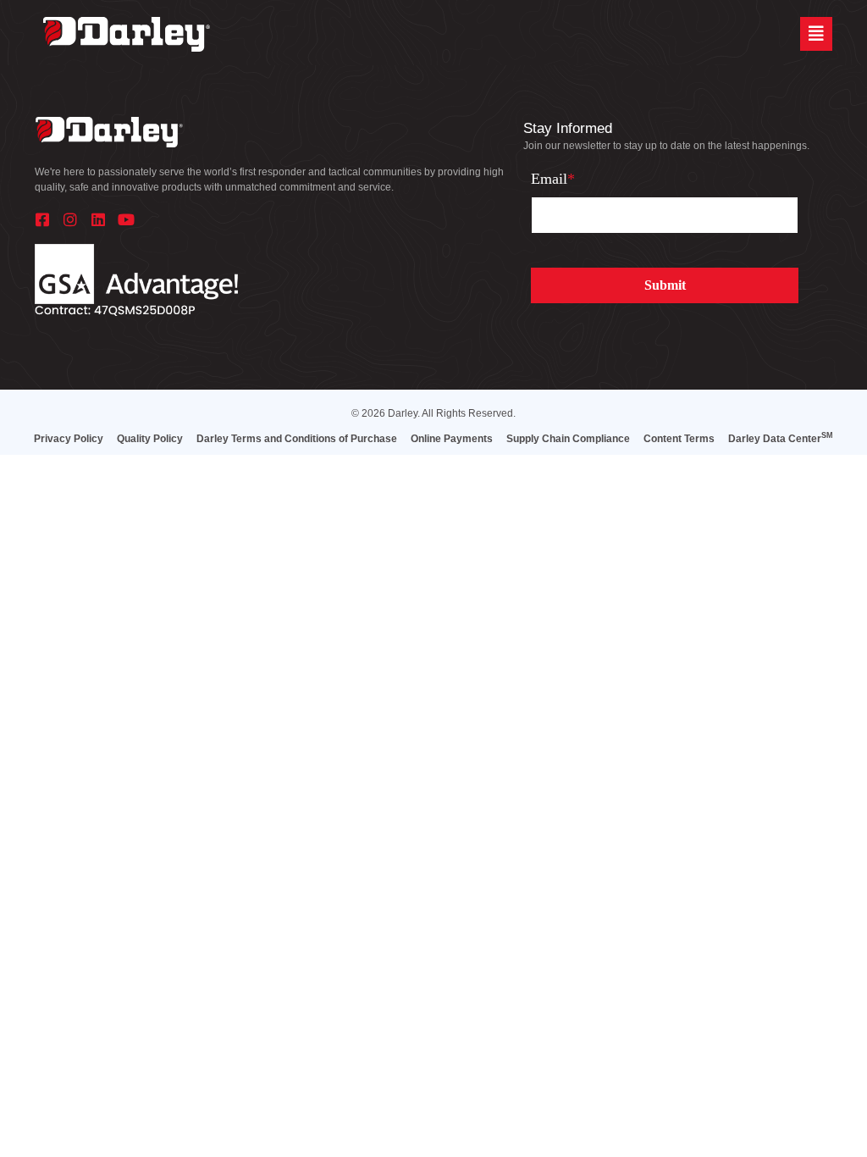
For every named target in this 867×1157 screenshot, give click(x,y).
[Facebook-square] (42, 219)
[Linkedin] (98, 219)
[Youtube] (126, 219)
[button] (816, 34)
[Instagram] (70, 219)
